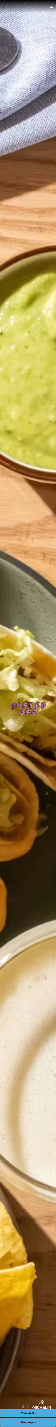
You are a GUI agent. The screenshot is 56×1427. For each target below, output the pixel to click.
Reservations (28, 1422)
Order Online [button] (28, 1413)
